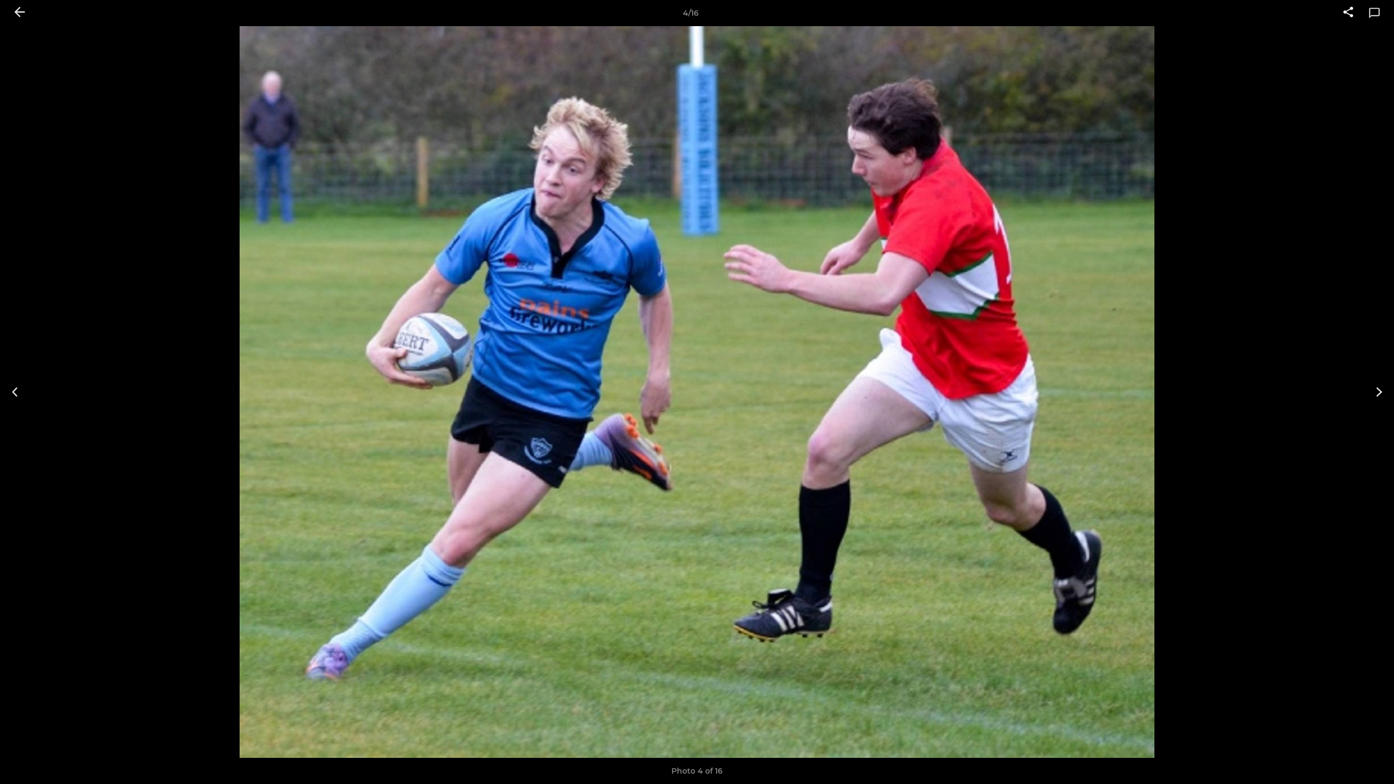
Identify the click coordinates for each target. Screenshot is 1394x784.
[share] (1348, 13)
